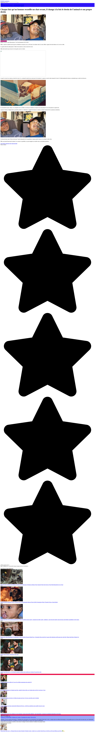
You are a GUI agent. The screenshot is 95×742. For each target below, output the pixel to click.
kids (10, 143)
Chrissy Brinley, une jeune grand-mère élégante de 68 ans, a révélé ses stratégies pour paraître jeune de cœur (23, 705)
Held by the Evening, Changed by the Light (9, 654)
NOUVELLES (4, 41)
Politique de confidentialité (6, 717)
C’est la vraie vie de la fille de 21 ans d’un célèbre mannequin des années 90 (16, 682)
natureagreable (14, 143)
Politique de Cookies (16, 717)
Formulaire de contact (25, 717)
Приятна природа (12, 5)
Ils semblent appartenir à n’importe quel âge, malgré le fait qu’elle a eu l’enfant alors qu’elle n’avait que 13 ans (23, 690)
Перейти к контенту (5, 1)
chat (1, 143)
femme (3, 143)
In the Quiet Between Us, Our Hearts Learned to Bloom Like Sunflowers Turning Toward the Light (21, 672)
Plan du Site (33, 717)
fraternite (7, 143)
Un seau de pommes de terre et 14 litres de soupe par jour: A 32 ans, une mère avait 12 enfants (20, 698)
